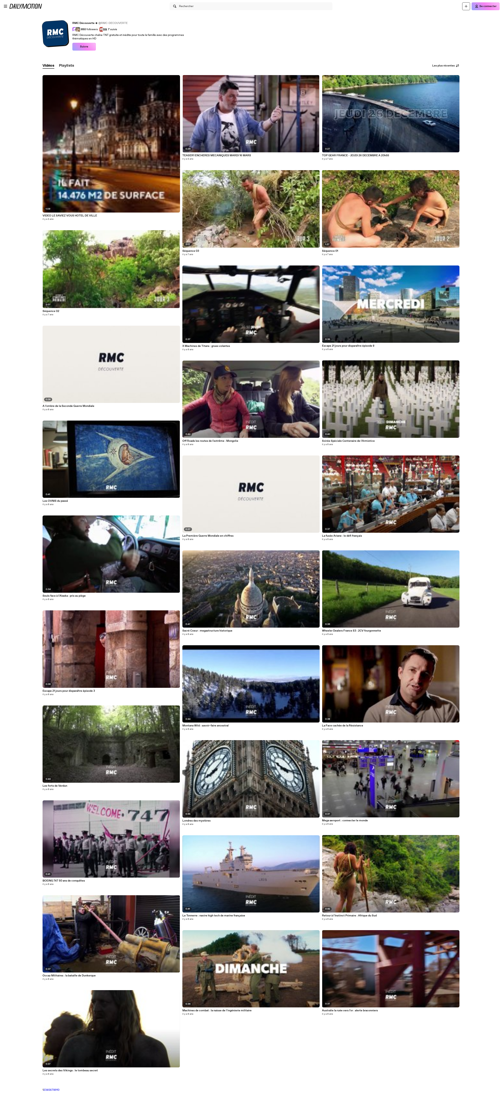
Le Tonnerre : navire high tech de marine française (213, 915)
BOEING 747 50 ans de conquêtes (64, 880)
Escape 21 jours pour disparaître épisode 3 (69, 691)
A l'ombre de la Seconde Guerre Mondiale (68, 406)
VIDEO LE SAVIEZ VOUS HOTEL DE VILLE (70, 215)
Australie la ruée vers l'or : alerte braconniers (350, 1010)
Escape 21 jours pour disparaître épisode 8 (348, 345)
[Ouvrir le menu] (5, 6)
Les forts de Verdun (55, 785)
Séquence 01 (330, 251)
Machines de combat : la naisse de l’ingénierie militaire (217, 1010)
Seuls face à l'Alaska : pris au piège (64, 595)
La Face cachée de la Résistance (342, 725)
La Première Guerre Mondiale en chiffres (208, 535)
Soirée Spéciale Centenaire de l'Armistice (348, 441)
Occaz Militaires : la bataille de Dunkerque (69, 975)
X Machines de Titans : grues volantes (206, 346)
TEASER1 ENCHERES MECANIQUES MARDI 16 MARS (216, 155)
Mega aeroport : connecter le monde (345, 820)
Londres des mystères (196, 820)
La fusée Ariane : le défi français (342, 535)
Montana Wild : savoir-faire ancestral (205, 725)
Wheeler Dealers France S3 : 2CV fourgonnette (351, 630)
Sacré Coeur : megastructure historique (207, 630)
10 (58, 1090)
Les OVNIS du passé (55, 501)
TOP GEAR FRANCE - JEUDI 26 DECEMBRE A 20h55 (355, 155)
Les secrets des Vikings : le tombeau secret (70, 1070)
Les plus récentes (443, 65)
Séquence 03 (190, 251)
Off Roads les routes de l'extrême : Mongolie (210, 441)
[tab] (48, 65)
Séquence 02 (51, 311)
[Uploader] (466, 6)
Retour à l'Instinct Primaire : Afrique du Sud (349, 915)
